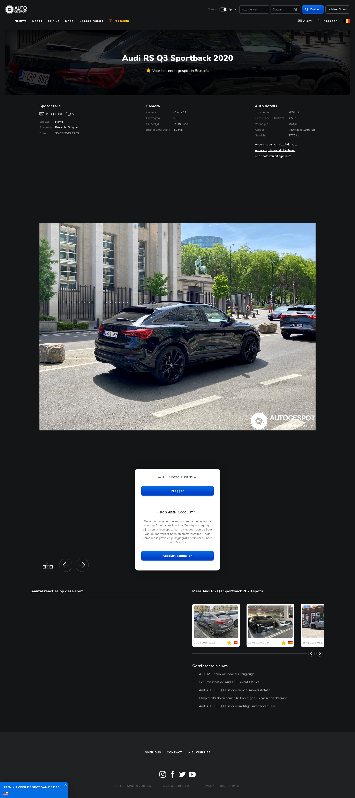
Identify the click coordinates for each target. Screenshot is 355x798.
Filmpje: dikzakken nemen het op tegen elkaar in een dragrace (243, 698)
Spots (232, 9)
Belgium (73, 127)
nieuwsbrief (199, 752)
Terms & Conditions (177, 786)
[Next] (320, 653)
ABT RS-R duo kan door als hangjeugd (227, 674)
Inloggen (330, 21)
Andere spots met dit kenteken (275, 150)
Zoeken (315, 9)
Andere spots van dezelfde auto (276, 144)
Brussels (61, 127)
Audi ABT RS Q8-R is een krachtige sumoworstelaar (237, 706)
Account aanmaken (177, 555)
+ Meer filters (338, 9)
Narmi (59, 122)
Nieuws (213, 9)
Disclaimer (230, 786)
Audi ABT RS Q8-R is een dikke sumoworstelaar (234, 690)
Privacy (207, 786)
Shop (69, 21)
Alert (307, 21)
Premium (121, 21)
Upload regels (91, 21)
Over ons (153, 752)
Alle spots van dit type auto (273, 156)
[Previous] (311, 653)
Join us (53, 21)
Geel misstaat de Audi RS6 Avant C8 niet (229, 682)
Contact (174, 752)
